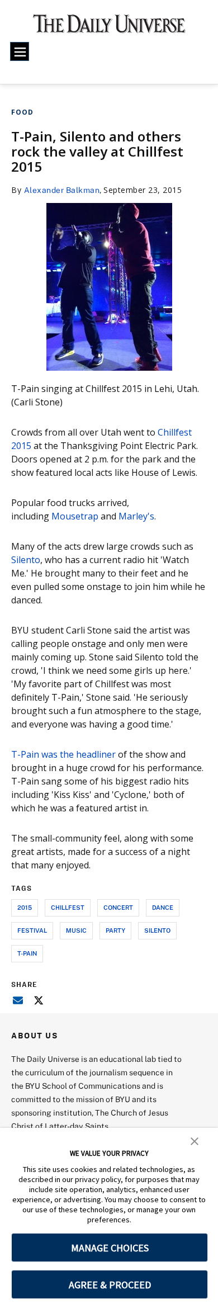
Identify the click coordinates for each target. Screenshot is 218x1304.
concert (118, 907)
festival (32, 930)
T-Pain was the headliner (63, 754)
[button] (194, 1140)
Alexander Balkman (62, 190)
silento (157, 930)
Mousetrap (74, 516)
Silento (25, 560)
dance (162, 907)
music (76, 930)
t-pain (27, 953)
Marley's (136, 516)
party (115, 930)
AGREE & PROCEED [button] (110, 1284)
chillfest (67, 907)
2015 (24, 907)
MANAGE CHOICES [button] (110, 1247)
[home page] (109, 28)
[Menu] (19, 51)
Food (22, 112)
